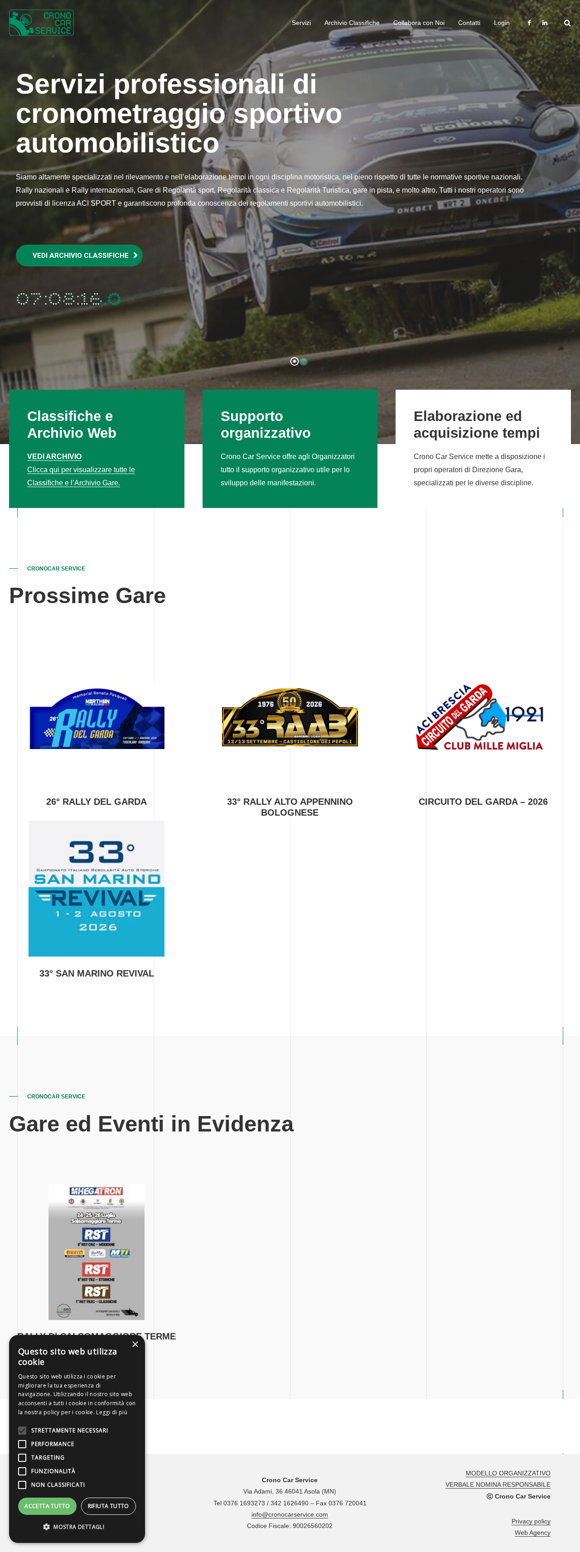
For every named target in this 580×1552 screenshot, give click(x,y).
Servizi (301, 22)
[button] (77, 1527)
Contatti (469, 22)
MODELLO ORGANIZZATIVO (508, 1473)
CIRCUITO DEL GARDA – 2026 (483, 802)
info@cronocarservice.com (289, 1514)
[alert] (77, 1439)
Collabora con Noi (419, 22)
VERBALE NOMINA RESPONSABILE (498, 1484)
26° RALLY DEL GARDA (96, 802)
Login (502, 22)
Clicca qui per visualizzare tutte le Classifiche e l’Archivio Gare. (81, 470)
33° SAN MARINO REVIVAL (96, 973)
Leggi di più (111, 1412)
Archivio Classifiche (352, 22)
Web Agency (533, 1532)
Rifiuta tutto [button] (108, 1506)
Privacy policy (531, 1521)
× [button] (134, 1344)
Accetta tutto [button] (47, 1506)
